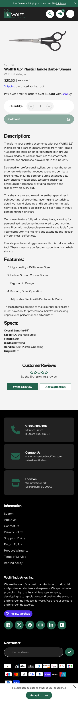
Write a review (22, 387)
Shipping (9, 86)
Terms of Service (15, 556)
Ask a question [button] (55, 387)
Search (9, 513)
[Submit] (69, 652)
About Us (10, 519)
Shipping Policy (14, 538)
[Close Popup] (75, 686)
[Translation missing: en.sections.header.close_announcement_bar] (75, 3)
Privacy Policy (13, 532)
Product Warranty (16, 550)
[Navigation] (70, 14)
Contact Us (11, 526)
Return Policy (13, 544)
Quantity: (16, 106)
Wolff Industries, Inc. (16, 74)
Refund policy (13, 563)
